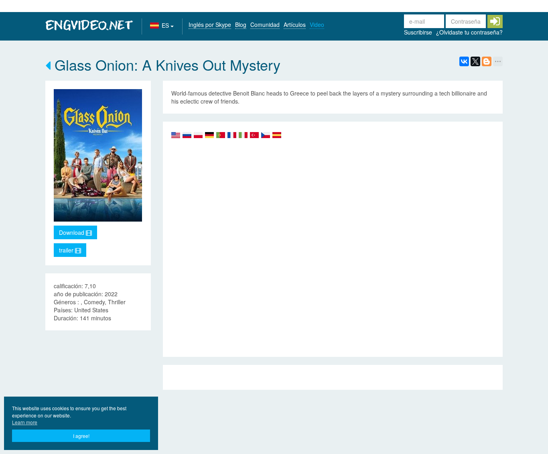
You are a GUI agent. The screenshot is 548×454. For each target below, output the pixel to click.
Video (317, 24)
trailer (67, 250)
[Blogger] (486, 61)
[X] (475, 61)
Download (72, 232)
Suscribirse (418, 32)
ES (166, 25)
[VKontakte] (464, 61)
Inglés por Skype (210, 24)
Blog (240, 24)
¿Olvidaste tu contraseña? (469, 32)
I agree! (81, 435)
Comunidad (265, 24)
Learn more (24, 422)
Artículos (295, 24)
